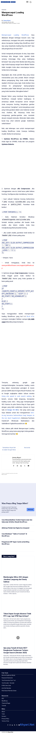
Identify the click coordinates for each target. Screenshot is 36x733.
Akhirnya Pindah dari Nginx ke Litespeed (15, 528)
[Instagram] (17, 466)
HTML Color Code (6, 685)
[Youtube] (28, 466)
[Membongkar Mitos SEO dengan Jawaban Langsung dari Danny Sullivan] (18, 567)
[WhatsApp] (16, 442)
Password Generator (7, 678)
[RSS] (14, 724)
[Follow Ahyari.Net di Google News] (27, 451)
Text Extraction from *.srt (9, 680)
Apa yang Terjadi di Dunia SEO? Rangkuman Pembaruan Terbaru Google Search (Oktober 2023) (15, 650)
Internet (4, 9)
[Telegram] (20, 442)
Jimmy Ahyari (7, 20)
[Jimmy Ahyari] (8, 462)
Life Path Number (6, 688)
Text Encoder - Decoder (8, 683)
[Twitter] (12, 442)
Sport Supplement (14, 418)
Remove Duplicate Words (8, 675)
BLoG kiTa (30, 316)
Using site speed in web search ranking (16, 396)
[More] (28, 442)
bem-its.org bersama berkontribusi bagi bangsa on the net (18, 415)
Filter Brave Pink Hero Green (9, 690)
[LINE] (24, 442)
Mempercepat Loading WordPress (15, 35)
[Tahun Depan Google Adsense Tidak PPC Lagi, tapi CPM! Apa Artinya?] (18, 603)
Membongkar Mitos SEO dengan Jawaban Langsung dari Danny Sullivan (15, 579)
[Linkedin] (21, 466)
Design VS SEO (12, 410)
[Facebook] (8, 442)
